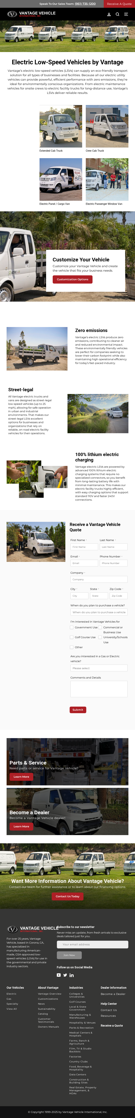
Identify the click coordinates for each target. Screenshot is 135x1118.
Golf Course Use (85, 637)
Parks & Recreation (81, 1027)
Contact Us (109, 1010)
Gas (9, 998)
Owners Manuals (48, 1026)
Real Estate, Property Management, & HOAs (82, 1090)
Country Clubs (78, 1061)
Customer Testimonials (46, 1020)
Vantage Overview (49, 993)
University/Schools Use (115, 640)
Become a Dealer (113, 994)
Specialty (12, 1003)
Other (79, 647)
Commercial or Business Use (113, 630)
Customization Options (72, 279)
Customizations (48, 998)
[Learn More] (67, 761)
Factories (75, 1056)
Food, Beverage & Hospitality (80, 1068)
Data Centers (77, 1074)
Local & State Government (77, 1008)
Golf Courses (77, 1001)
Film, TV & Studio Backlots (80, 1050)
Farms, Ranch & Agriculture (79, 1042)
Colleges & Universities (77, 995)
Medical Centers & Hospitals (80, 1034)
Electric (11, 993)
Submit (78, 709)
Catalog (43, 1013)
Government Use (86, 627)
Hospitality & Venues (82, 1022)
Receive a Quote (112, 1025)
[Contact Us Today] (67, 876)
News (41, 1003)
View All (12, 1008)
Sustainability (47, 1008)
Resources (108, 1015)
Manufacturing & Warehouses (80, 1016)
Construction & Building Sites (79, 1081)
